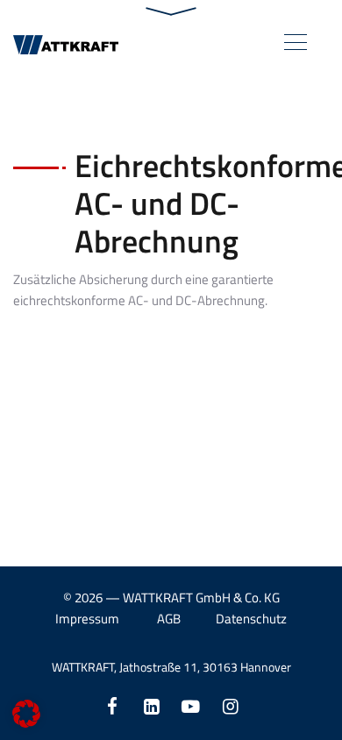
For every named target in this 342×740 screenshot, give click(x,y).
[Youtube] (191, 706)
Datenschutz (251, 618)
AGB (169, 618)
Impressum (87, 618)
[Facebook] (112, 706)
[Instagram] (230, 706)
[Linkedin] (151, 706)
